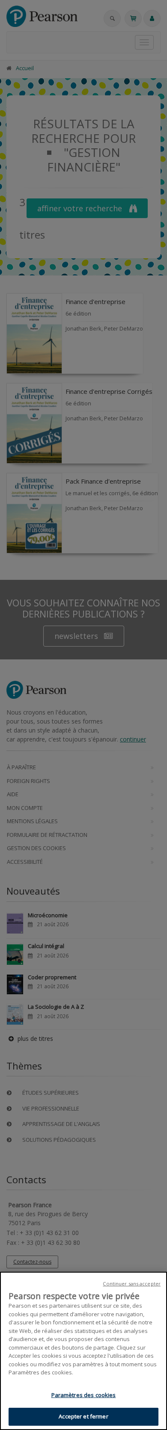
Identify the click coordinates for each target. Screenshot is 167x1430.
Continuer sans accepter (132, 1283)
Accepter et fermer (83, 1416)
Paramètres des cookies (83, 1395)
